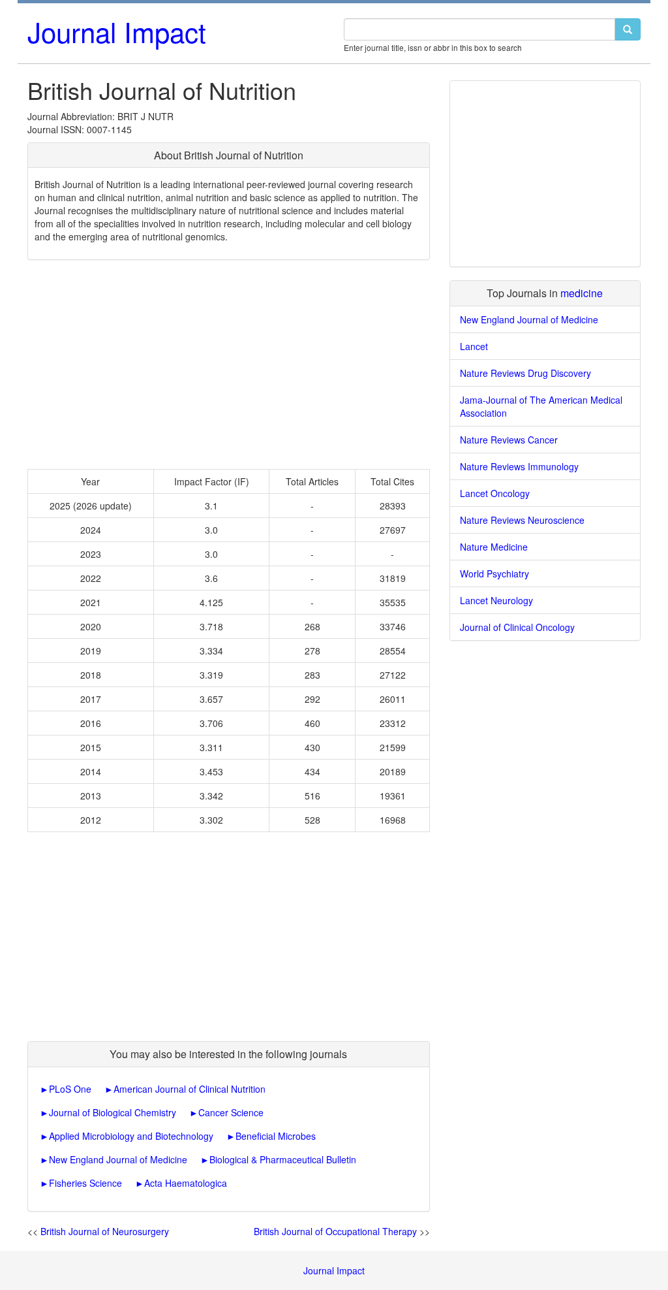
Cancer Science (231, 1112)
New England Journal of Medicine (118, 1159)
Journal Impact (116, 31)
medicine (581, 292)
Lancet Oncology (495, 493)
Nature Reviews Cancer (509, 439)
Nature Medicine (494, 546)
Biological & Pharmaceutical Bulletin (282, 1159)
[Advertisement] (228, 364)
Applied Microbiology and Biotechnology (131, 1135)
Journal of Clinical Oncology (517, 627)
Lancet (474, 346)
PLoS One (70, 1088)
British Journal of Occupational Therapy (335, 1231)
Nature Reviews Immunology (519, 466)
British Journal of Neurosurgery (104, 1231)
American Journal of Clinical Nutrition (190, 1088)
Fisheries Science (85, 1182)
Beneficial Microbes (275, 1135)
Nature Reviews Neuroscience (522, 519)
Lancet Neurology (496, 600)
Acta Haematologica (185, 1182)
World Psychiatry (494, 573)
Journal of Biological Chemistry (112, 1112)
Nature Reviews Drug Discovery (525, 372)
